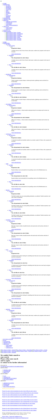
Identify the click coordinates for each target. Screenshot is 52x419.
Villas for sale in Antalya (32, 399)
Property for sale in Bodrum (8, 392)
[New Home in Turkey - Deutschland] (14, 33)
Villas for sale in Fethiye (32, 396)
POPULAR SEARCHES (8, 388)
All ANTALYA (12, 135)
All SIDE (11, 165)
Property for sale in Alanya (8, 391)
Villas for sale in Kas (28, 405)
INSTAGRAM (14, 366)
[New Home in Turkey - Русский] (13, 38)
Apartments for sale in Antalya (20, 399)
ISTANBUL (8, 8)
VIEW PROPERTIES (16, 54)
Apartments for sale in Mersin (20, 410)
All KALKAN (12, 280)
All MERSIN (11, 310)
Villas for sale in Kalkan (32, 408)
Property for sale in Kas (7, 405)
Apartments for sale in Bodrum (20, 392)
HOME (4, 3)
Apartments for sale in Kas (18, 405)
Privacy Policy (5, 416)
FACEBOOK (3, 366)
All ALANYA (12, 45)
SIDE (7, 10)
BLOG (4, 340)
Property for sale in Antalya (8, 399)
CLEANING (9, 24)
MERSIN (8, 16)
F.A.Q (4, 376)
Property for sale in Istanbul (8, 401)
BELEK (8, 12)
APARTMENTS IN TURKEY (10, 378)
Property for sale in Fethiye (8, 396)
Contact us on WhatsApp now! (21, 417)
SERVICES (5, 20)
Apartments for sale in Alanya (20, 391)
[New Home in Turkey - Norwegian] (14, 36)
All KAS (11, 250)
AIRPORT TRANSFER (11, 21)
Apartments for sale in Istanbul (20, 401)
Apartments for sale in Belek (19, 403)
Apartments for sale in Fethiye (20, 396)
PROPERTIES (6, 4)
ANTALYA (8, 9)
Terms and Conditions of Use (15, 416)
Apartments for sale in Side (18, 394)
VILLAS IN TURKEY (8, 379)
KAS (7, 14)
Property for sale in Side (7, 394)
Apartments (11, 55)
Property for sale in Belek (7, 403)
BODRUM (8, 7)
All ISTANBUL (12, 105)
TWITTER (8, 366)
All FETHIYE (12, 221)
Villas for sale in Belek (30, 403)
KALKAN (8, 15)
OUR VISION (9, 27)
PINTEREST (21, 366)
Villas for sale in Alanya (31, 391)
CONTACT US (6, 30)
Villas (10, 64)
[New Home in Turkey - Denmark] (13, 39)
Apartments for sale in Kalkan (20, 408)
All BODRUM (12, 75)
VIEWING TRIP (7, 19)
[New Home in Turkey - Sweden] (13, 35)
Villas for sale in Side (28, 394)
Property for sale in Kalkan (8, 408)
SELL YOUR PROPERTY (12, 25)
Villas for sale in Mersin (31, 410)
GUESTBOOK (6, 18)
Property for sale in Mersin (8, 410)
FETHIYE (8, 13)
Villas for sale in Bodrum (32, 392)
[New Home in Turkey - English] (13, 32)
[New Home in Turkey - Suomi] (13, 37)
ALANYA (8, 6)
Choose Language (7, 31)
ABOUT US (6, 26)
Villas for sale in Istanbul (32, 401)
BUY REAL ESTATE (8, 339)
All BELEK (11, 191)
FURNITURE (9, 22)
